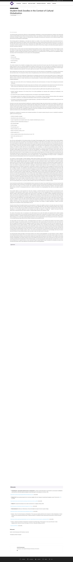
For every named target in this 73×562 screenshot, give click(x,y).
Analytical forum (31, 3)
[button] (54, 0)
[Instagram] (57, 0)
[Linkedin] (59, 0)
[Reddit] (60, 0)
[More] (48, 17)
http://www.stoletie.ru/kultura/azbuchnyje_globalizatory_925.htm (21, 511)
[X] (16, 541)
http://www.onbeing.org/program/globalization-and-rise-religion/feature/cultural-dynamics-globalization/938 (29, 519)
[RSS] (62, 0)
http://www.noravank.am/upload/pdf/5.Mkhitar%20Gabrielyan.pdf (21, 494)
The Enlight (18, 3)
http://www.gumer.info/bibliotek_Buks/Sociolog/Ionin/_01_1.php (21, 506)
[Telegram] (20, 541)
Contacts (49, 3)
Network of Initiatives (41, 3)
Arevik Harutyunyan (13, 15)
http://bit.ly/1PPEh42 (14, 525)
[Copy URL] (18, 541)
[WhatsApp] (22, 541)
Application (12, 244)
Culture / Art (17, 6)
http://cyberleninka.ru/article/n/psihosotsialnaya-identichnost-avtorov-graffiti (24, 501)
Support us (24, 3)
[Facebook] (55, 0)
